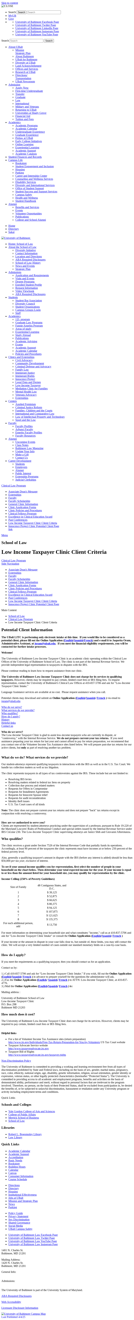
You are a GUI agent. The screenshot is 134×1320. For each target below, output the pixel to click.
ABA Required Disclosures (30, 259)
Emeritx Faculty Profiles (28, 432)
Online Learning (24, 144)
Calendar (13, 1169)
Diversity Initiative (25, 250)
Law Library (15, 1137)
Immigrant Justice (25, 372)
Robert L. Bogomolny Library (25, 1134)
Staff (18, 313)
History (5, 719)
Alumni (12, 204)
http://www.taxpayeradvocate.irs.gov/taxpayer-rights (37, 1054)
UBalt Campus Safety (20, 1228)
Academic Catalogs (26, 153)
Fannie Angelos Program (29, 325)
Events (19, 210)
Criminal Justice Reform (28, 407)
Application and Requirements (32, 275)
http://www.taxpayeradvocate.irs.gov (28, 1048)
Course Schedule (17, 1179)
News (11, 1204)
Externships (21, 397)
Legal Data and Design (28, 382)
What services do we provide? (18, 710)
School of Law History (28, 262)
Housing (20, 169)
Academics (14, 122)
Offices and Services (26, 68)
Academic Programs (26, 125)
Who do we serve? (11, 707)
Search (12, 12)
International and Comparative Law (34, 413)
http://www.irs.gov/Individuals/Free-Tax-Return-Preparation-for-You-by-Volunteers (54, 1042)
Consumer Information (20, 1176)
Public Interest (23, 473)
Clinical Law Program (13, 485)
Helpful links (8, 722)
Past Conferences (17, 519)
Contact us (7, 725)
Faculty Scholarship (19, 500)
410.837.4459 (9, 1284)
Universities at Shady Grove (30, 112)
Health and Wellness (26, 197)
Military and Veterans (27, 106)
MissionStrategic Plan (23, 52)
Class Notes (21, 445)
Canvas (12, 1173)
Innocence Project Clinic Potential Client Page (33, 526)
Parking (19, 172)
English (68, 640)
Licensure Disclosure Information (19, 1307)
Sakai (11, 232)
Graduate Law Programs (28, 322)
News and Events (25, 265)
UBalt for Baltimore (26, 59)
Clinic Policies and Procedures (25, 510)
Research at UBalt (25, 72)
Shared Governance (19, 1222)
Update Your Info (25, 451)
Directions (14, 1185)
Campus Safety (23, 194)
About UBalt (15, 46)
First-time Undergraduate (29, 90)
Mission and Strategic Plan (23, 1200)
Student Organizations (27, 306)
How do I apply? (10, 716)
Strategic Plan (23, 269)
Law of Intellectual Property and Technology (40, 416)
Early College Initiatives (28, 141)
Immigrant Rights (25, 375)
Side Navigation (10, 563)
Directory (13, 228)
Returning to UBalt (25, 109)
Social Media (15, 1225)
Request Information (26, 287)
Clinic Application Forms (22, 507)
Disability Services (25, 182)
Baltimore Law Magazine (29, 448)
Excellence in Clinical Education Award (30, 516)
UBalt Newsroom (25, 81)
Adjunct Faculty (24, 429)
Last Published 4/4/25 (13, 1316)
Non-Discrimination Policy (16, 1060)
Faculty (12, 497)
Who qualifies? (9, 713)
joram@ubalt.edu (45, 643)
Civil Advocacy (24, 360)
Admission (14, 84)
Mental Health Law (26, 391)
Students (20, 463)
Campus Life (15, 160)
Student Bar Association (28, 300)
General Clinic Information (23, 504)
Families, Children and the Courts (33, 410)
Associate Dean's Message (23, 491)
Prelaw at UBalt (24, 138)
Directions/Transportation (23, 77)
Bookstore (21, 163)
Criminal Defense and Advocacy (33, 366)
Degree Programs (25, 281)
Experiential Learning (27, 147)
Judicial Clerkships (25, 479)
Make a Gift (22, 454)
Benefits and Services (27, 207)
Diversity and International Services (35, 185)
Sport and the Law (25, 419)
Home (11, 225)
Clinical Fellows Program (22, 513)
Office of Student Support (29, 188)
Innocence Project (25, 379)
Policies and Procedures (28, 353)
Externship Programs (26, 476)
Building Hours (16, 1166)
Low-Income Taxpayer (28, 385)
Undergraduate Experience (30, 131)
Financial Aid (22, 116)
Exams (19, 344)
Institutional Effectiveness (22, 1194)
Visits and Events (24, 278)
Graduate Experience (27, 134)
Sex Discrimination (18, 1219)
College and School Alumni (30, 219)
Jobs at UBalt (15, 1197)
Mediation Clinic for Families (31, 388)
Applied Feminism (25, 404)
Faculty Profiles (24, 426)
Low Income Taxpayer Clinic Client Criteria (32, 523)
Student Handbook (25, 200)
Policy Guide (15, 1213)
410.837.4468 (9, 1275)
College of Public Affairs (22, 1114)
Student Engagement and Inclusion (34, 166)
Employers (21, 467)
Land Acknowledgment (28, 65)
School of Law (16, 616)
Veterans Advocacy (26, 394)
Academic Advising (26, 341)
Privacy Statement (18, 1216)
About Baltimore (24, 56)
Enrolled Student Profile (28, 284)
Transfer (19, 94)
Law (17, 100)
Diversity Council (25, 303)
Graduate (20, 97)
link (10, 529)
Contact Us (21, 457)
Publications (22, 216)
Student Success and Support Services (36, 191)
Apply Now (22, 87)
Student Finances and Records (25, 156)
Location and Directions (28, 256)
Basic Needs (15, 1160)
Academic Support (25, 150)
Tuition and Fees (24, 119)
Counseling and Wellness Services (34, 178)
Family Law (22, 369)
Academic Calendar (26, 128)
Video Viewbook (24, 291)
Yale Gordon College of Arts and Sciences (31, 1111)
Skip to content (9, 2)
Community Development (29, 363)
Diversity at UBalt (25, 62)
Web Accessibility (11, 1301)
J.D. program (22, 319)
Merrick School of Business (23, 1117)
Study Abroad (23, 335)
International (22, 103)
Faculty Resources (25, 435)
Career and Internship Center (31, 175)
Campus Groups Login (28, 309)
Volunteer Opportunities (28, 213)
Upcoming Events (25, 441)
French (88, 640)
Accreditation (15, 1157)
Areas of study (23, 328)
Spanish (78, 640)
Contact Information (26, 253)
